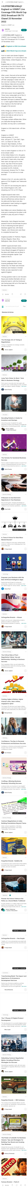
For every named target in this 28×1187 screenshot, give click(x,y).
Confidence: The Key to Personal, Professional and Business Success (13, 742)
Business (5, 290)
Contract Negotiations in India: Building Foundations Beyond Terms (13, 822)
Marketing (5, 737)
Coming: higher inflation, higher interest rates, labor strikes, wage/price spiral (12, 701)
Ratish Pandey (8, 389)
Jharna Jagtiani (9, 349)
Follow (23, 30)
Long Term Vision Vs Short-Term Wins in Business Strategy (12, 379)
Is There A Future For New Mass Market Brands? (12, 539)
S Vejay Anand (8, 549)
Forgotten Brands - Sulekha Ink (11, 861)
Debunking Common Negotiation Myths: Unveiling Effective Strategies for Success (12, 1060)
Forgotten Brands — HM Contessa (13, 1100)
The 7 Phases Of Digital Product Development (12, 1019)
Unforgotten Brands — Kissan (11, 617)
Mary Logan (7, 1029)
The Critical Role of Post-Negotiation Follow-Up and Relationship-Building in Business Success (13, 658)
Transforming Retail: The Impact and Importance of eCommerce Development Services (13, 978)
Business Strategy (7, 494)
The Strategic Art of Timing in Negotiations (11, 341)
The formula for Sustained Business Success (13, 459)
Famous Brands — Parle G (10, 1182)
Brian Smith (7, 509)
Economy (5, 696)
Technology (5, 574)
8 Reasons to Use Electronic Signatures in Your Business (11, 499)
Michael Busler (8, 712)
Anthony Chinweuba (9, 1153)
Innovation (5, 414)
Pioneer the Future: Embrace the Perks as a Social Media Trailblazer (13, 900)
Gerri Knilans (8, 752)
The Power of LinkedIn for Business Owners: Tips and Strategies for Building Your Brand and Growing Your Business (13, 1141)
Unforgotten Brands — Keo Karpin (13, 938)
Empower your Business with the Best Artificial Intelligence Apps (12, 578)
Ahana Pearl (8, 589)
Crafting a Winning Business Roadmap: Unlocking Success (11, 782)
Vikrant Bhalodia (9, 989)
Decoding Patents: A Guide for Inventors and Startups (11, 419)
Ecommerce (5, 972)
